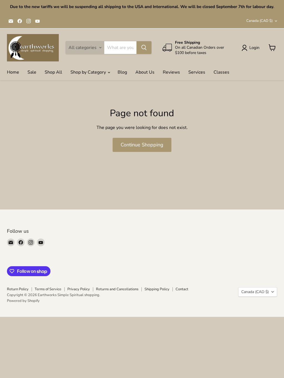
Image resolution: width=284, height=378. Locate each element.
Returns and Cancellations (117, 289)
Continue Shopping (142, 144)
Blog (122, 72)
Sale (31, 72)
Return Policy (18, 289)
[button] (252, 48)
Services (196, 72)
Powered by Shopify (23, 300)
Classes (221, 72)
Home (13, 72)
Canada (259, 20)
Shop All (53, 72)
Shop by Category (88, 72)
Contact (182, 289)
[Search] (143, 47)
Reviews (171, 72)
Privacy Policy (78, 289)
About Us (144, 72)
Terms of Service (48, 289)
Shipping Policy (156, 289)
